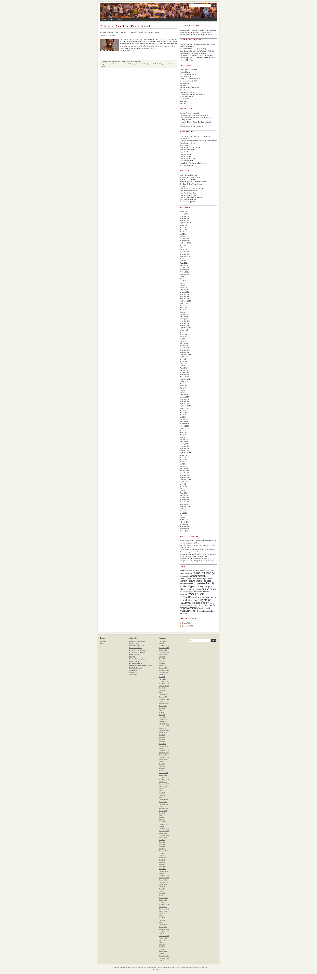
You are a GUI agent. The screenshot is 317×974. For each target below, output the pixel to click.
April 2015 (183, 437)
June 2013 (183, 486)
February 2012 (184, 522)
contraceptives (196, 578)
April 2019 (183, 339)
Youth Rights (184, 103)
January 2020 (184, 319)
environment (185, 584)
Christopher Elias (111, 64)
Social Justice (184, 99)
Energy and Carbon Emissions (190, 79)
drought (203, 579)
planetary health (204, 592)
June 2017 (183, 386)
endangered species (205, 581)
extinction (201, 584)
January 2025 (184, 214)
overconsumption (188, 591)
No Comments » (136, 61)
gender (206, 587)
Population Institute (186, 154)
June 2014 (183, 459)
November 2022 (185, 254)
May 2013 (183, 488)
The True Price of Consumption (190, 113)
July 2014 (183, 457)
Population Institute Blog (188, 193)
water (189, 606)
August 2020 (184, 303)
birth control (206, 571)
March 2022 (184, 263)
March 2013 (184, 493)
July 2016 (183, 410)
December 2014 (185, 446)
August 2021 (184, 276)
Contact (119, 19)
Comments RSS (187, 626)
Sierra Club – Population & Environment (193, 163)
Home (104, 19)
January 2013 (184, 497)
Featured (183, 85)
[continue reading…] (127, 50)
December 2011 (185, 526)
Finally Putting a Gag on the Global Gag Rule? (195, 53)
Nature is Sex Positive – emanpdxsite (192, 541)
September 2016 (185, 406)
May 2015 (183, 435)
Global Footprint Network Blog (190, 177)
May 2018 (183, 363)
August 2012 (184, 509)
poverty (194, 598)
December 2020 (185, 294)
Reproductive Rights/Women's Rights (192, 94)
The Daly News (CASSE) (188, 202)
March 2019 (184, 341)
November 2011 (185, 529)
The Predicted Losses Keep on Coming (193, 49)
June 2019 (183, 334)
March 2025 (184, 212)
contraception (121, 64)
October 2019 (184, 325)
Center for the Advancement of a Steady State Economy (198, 141)
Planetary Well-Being (187, 92)
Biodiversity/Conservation (188, 70)
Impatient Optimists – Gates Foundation (193, 182)
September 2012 (185, 506)
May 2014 (183, 462)
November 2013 (185, 475)
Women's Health (203, 608)
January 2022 (184, 267)
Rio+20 (191, 603)
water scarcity (197, 606)
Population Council (186, 152)
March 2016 (184, 419)
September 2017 (185, 379)
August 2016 (184, 408)
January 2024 (184, 238)
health (199, 589)
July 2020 (183, 305)
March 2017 (184, 392)
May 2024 (183, 232)
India (181, 591)
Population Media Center (188, 159)
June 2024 (183, 229)
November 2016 (185, 401)
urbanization (183, 606)
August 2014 (184, 455)
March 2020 (184, 314)
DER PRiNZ (204, 967)
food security (197, 587)
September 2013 (185, 479)
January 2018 (184, 372)
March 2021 (184, 287)
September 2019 (185, 328)
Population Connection (187, 150)
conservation (185, 576)
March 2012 (184, 520)
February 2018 (184, 370)
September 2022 (185, 256)
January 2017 (184, 397)
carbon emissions (186, 574)
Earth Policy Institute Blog (188, 175)
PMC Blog (183, 186)
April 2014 (183, 464)
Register (160, 970)
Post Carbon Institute (187, 161)
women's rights (189, 610)
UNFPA (212, 603)
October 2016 (184, 404)
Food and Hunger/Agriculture (189, 88)
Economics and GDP (187, 76)
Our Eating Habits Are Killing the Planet (195, 556)
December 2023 (185, 241)
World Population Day (206, 611)
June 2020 (183, 308)
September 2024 (185, 223)
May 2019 (183, 337)
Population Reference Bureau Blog (191, 197)
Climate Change (185, 72)
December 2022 (185, 252)
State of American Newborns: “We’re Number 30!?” (196, 55)
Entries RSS (186, 623)
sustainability (202, 602)
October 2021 (184, 272)
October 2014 (184, 450)
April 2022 (183, 261)
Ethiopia (194, 584)
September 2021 (185, 274)
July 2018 (183, 359)
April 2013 (183, 491)
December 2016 (185, 399)
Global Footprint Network (188, 143)
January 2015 (184, 444)
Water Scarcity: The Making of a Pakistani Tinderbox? (197, 51)
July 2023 (183, 245)
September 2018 (185, 354)
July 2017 (183, 383)
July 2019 (183, 332)
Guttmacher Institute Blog (188, 179)
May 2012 (183, 515)
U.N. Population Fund (187, 165)
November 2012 (185, 502)
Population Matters (186, 156)
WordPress (168, 967)
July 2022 (183, 258)
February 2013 (184, 495)
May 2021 (183, 283)
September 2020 (185, 301)
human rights (209, 589)
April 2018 (183, 366)
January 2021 (184, 292)
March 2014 (184, 466)
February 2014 (184, 468)
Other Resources (185, 90)
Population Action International (190, 147)
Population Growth (192, 595)
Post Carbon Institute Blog (188, 200)
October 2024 (184, 221)
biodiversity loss (197, 571)
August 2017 (184, 381)
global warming (193, 589)
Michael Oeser (194, 967)
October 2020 (184, 299)
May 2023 (183, 247)
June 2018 (183, 361)
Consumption (198, 575)
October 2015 (184, 426)
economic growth (187, 581)
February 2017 (184, 395)
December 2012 (185, 500)
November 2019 (185, 323)
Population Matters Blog (188, 195)
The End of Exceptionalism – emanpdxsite (194, 545)
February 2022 (184, 265)
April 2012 (183, 517)
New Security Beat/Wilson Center (191, 184)
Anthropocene (185, 571)
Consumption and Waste (188, 74)
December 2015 (185, 424)
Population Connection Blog (189, 191)
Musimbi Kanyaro (160, 64)
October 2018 (184, 352)
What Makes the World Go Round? (191, 126)
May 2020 (183, 310)
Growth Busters (185, 145)
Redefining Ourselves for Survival (202, 561)
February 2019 (184, 343)
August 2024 (184, 225)
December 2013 (185, 473)
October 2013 (184, 477)
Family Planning (112, 61)
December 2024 (185, 216)
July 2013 (183, 484)
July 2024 (183, 227)
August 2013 (184, 482)
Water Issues (184, 101)
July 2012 (183, 511)
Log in (155, 970)
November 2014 (185, 448)
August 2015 (184, 428)
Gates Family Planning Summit (145, 64)
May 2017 (183, 388)
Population (183, 595)
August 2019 (184, 330)
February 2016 (184, 421)
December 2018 (185, 348)
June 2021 (183, 281)
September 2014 (185, 453)
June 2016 (183, 413)
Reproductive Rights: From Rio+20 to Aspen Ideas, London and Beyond (130, 32)
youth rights (184, 613)
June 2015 (183, 433)
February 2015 (184, 442)
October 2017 (184, 377)
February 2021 (184, 290)
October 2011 (184, 531)
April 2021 (183, 285)
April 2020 (183, 312)
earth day (209, 578)
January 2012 (184, 524)
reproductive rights (190, 600)
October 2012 (184, 504)
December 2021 (185, 270)
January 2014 (184, 471)
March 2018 (184, 368)
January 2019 (184, 346)
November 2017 (185, 375)
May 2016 (183, 415)
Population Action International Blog (192, 188)
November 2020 (185, 296)
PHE (196, 591)
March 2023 (184, 250)
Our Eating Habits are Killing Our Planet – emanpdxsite (198, 554)
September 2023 (185, 243)
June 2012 (183, 513)
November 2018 (185, 350)
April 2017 (183, 390)
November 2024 (185, 218)
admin (113, 35)
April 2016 (183, 417)
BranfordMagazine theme (180, 967)
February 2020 (184, 317)
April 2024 (183, 234)
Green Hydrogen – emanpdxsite (190, 550)
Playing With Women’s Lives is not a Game (194, 115)
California (213, 571)
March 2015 (184, 439)
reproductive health (206, 597)
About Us (111, 19)
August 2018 (184, 357)
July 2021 (183, 279)
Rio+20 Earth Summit (124, 61)
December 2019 (185, 321)
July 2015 (183, 430)
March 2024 (184, 236)
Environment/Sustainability (189, 81)
